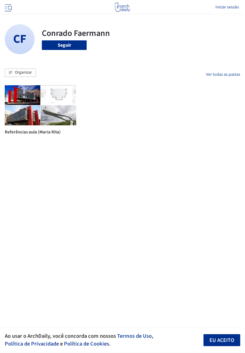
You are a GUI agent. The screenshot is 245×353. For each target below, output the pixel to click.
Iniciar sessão (227, 7)
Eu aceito (221, 340)
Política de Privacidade (32, 344)
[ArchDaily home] (122, 7)
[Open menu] (8, 7)
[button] (20, 73)
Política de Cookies (86, 344)
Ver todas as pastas (223, 74)
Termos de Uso (134, 336)
